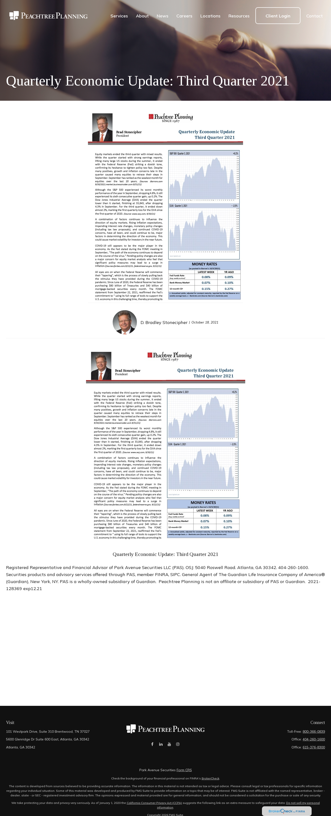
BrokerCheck (210, 778)
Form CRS (184, 770)
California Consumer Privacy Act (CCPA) (154, 803)
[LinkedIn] (161, 744)
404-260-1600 (314, 739)
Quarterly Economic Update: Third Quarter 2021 (165, 554)
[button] (119, 15)
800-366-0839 (314, 731)
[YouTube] (169, 744)
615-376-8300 (314, 747)
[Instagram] (177, 744)
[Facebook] (152, 744)
